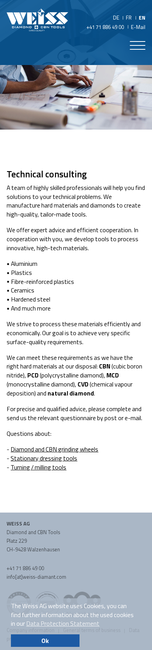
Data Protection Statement (62, 623)
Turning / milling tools (38, 467)
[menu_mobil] (137, 47)
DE (116, 18)
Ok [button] (45, 640)
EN (142, 18)
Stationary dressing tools (44, 458)
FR (129, 18)
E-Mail (138, 27)
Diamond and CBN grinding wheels (54, 449)
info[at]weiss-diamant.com (36, 577)
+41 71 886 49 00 (105, 27)
